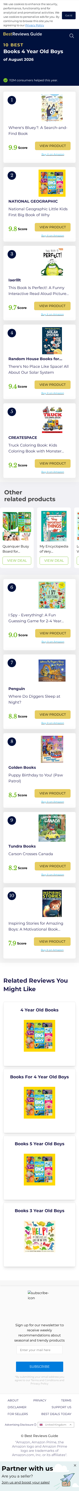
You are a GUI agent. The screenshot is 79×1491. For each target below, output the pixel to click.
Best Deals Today (56, 1414)
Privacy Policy (34, 25)
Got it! (68, 15)
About (13, 1400)
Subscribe (39, 1367)
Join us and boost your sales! (26, 1482)
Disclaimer (17, 1407)
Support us (61, 1407)
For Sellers (18, 1414)
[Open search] (72, 36)
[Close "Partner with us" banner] (75, 1465)
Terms (66, 1400)
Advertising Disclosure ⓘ (20, 1424)
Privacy (39, 1400)
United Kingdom (55, 1424)
